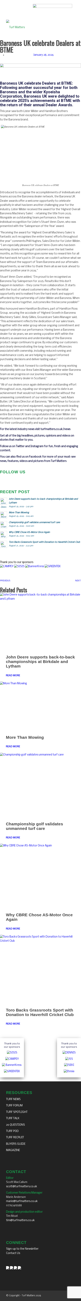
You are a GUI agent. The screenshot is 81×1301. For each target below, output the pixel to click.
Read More (13, 675)
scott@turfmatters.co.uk (21, 1186)
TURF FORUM (14, 1105)
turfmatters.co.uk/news (55, 429)
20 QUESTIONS (15, 1124)
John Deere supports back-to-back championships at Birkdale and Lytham (40, 661)
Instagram (36, 446)
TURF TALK (12, 1118)
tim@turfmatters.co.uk (20, 1220)
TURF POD (12, 1131)
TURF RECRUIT (15, 1137)
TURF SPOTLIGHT (17, 1112)
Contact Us (13, 1253)
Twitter (20, 446)
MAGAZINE (13, 1150)
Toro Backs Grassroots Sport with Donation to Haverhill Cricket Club (40, 1012)
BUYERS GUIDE (15, 1144)
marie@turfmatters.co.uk (22, 1201)
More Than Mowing (25, 737)
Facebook (35, 456)
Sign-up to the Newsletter (22, 1248)
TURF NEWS (13, 1099)
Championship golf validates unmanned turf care (34, 826)
